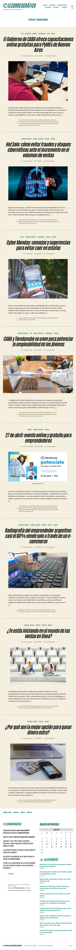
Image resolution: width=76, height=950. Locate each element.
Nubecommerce (52, 414)
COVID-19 (26, 706)
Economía (34, 33)
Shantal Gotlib (54, 509)
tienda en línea (30, 708)
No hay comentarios (51, 56)
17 (41, 844)
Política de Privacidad (30, 946)
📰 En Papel (55, 7)
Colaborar (16, 812)
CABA (22, 33)
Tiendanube (33, 416)
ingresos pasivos (40, 800)
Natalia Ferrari (22, 509)
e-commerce (54, 412)
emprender (48, 706)
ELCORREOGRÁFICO (15, 946)
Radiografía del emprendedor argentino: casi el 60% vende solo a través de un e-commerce (38, 536)
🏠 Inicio (45, 5)
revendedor (24, 708)
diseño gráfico (55, 121)
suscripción (35, 802)
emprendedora (40, 610)
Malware (44, 220)
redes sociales (30, 125)
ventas (31, 511)
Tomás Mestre (39, 416)
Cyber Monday (32, 318)
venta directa (43, 708)
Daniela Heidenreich (35, 121)
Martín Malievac (50, 220)
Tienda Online (36, 125)
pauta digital (38, 123)
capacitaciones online (32, 120)
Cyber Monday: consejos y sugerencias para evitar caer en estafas (38, 245)
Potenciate (27, 509)
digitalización (35, 412)
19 (51, 844)
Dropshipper (31, 706)
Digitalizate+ (48, 412)
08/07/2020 (39, 642)
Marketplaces (47, 800)
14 (61, 841)
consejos (20, 318)
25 (46, 847)
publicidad (32, 509)
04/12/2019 (39, 738)
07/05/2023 (39, 161)
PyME (48, 33)
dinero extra (21, 800)
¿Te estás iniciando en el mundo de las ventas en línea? (38, 633)
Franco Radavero (30, 414)
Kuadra (39, 414)
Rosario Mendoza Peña (24, 319)
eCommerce (43, 706)
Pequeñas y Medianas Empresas (48, 123)
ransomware (42, 221)
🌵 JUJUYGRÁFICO (48, 859)
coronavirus (21, 706)
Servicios (47, 138)
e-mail (36, 220)
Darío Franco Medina (28, 56)
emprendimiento (55, 706)
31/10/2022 (39, 253)
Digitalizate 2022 (41, 412)
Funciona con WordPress (45, 946)
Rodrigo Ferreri (48, 509)
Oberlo (20, 708)
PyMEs (56, 123)
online (33, 611)
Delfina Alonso (39, 506)
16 (70, 841)
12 (51, 841)
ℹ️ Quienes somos (62, 5)
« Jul (41, 852)
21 (61, 844)
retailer (46, 221)
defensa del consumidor (41, 318)
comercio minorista (31, 220)
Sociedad (53, 33)
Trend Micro (24, 223)
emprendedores (25, 508)
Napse (55, 220)
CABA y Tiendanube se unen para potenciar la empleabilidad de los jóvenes (38, 341)
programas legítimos (34, 221)
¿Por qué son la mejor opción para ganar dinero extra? (38, 730)
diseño (44, 506)
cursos (29, 121)
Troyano (29, 223)
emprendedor (33, 610)
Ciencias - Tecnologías (38, 138)
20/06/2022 (39, 350)
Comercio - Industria (35, 524)
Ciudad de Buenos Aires (27, 412)
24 (41, 847)
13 (56, 841)
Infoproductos (34, 800)
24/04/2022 (40, 446)
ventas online (53, 611)
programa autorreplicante (24, 221)
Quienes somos (7, 812)
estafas (48, 318)
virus (32, 223)
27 (56, 847)
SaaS (23, 416)
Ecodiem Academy (50, 506)
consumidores (26, 318)
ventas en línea (49, 708)
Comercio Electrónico (26, 138)
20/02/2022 (39, 547)
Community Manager (23, 121)
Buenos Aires (28, 33)
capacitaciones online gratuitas (43, 120)
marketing (55, 508)
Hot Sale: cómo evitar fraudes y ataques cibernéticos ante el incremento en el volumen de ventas (38, 150)
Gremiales (38, 625)
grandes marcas (40, 508)
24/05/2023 (40, 56)
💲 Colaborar (47, 7)
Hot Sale (40, 220)
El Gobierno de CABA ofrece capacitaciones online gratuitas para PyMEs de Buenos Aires (38, 44)
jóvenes (36, 414)
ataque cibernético (22, 220)
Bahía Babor (23, 506)
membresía (53, 800)
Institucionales (41, 33)
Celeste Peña (53, 120)
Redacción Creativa (23, 125)
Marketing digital (45, 414)
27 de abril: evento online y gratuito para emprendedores (38, 438)
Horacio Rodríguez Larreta (29, 123)
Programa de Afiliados (23, 802)
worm (35, 223)
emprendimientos (22, 414)
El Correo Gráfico (28, 161)
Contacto (29, 812)
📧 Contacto (64, 7)
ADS (20, 506)
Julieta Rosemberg (48, 508)
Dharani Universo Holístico (46, 121)
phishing (56, 318)
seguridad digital (52, 221)
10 (41, 841)
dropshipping (37, 706)
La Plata (22, 236)
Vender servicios (48, 802)
